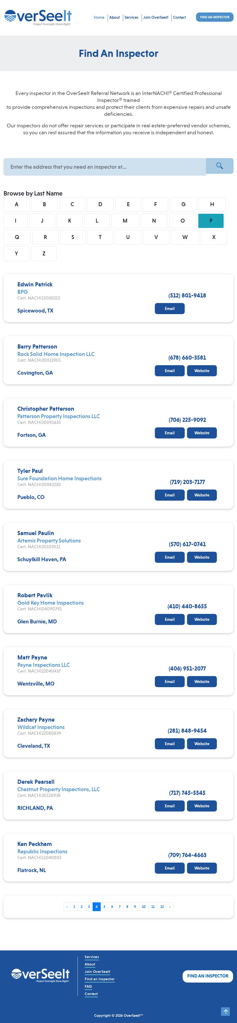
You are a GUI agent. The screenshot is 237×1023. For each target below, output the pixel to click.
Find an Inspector (100, 979)
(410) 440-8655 (187, 606)
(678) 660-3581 (187, 357)
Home (99, 17)
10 (144, 906)
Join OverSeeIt (155, 17)
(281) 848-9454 (187, 730)
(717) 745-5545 (187, 792)
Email (170, 308)
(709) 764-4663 (187, 854)
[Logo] (41, 976)
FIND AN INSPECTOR (214, 17)
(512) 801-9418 (187, 295)
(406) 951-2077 (187, 668)
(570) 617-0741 (187, 544)
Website (201, 370)
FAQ (88, 986)
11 (153, 906)
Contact (179, 17)
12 (162, 906)
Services (131, 17)
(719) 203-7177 (187, 481)
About (114, 17)
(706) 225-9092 (187, 419)
